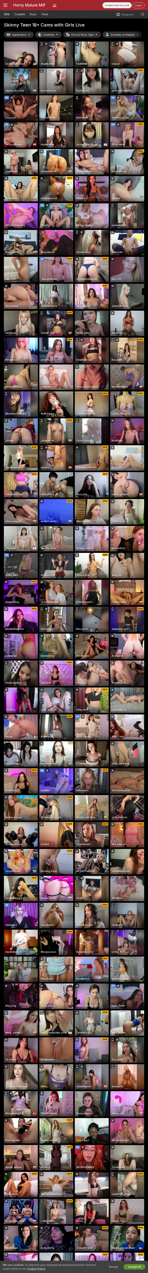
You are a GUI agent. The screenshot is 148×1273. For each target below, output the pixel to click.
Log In (138, 5)
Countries (48, 34)
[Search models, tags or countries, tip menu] (142, 14)
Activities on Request (123, 34)
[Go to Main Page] (30, 5)
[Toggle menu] (5, 5)
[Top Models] (54, 5)
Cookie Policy (36, 1268)
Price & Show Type (82, 34)
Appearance (19, 34)
